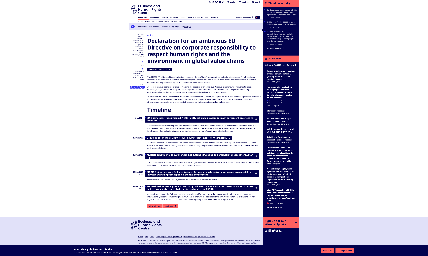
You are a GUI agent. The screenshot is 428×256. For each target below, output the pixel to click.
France (142, 65)
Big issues (174, 17)
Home (140, 21)
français (187, 26)
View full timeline (274, 48)
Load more (169, 206)
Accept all (327, 250)
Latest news (143, 17)
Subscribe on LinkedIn (207, 237)
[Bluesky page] (216, 2)
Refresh (290, 65)
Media (152, 237)
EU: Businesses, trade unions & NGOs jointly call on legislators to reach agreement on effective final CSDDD (282, 12)
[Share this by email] (143, 87)
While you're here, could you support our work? (280, 130)
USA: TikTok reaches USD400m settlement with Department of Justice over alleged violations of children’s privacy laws (281, 195)
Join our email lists (211, 17)
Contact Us (178, 237)
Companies (154, 17)
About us (199, 17)
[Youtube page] (219, 2)
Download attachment (158, 69)
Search (257, 2)
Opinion (183, 17)
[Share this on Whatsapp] (131, 87)
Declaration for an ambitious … (171, 21)
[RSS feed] (223, 2)
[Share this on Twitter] (134, 87)
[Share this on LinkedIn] (137, 87)
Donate (191, 17)
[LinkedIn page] (213, 2)
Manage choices (345, 250)
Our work (164, 17)
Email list (245, 2)
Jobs (146, 237)
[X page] (209, 2)
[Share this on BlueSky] (140, 87)
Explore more (273, 207)
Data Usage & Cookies (164, 237)
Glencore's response (276, 111)
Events (140, 237)
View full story (155, 206)
